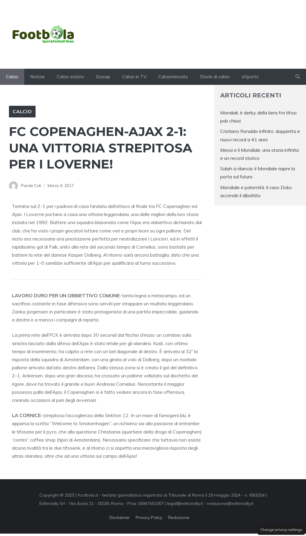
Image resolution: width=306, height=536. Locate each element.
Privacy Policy (149, 517)
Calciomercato (173, 76)
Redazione (178, 517)
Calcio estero (70, 76)
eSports (250, 76)
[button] (298, 77)
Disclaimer (119, 517)
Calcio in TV (134, 76)
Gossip (103, 76)
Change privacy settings (281, 529)
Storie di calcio (215, 76)
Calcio (12, 76)
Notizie (37, 76)
